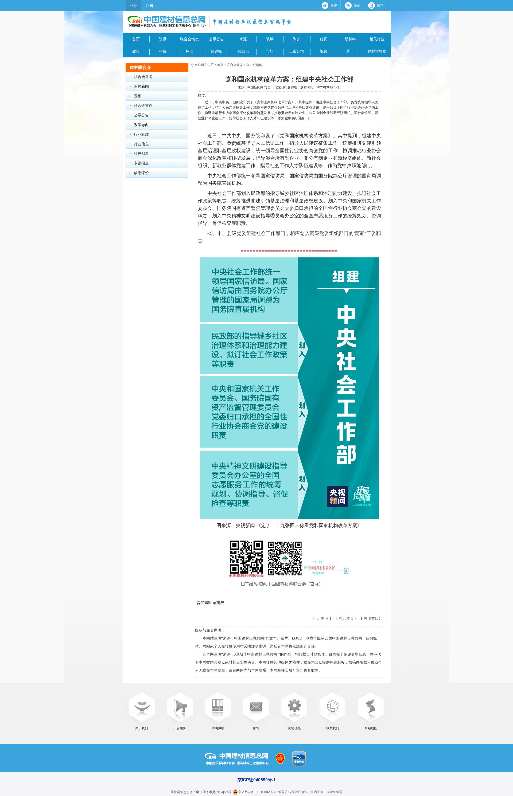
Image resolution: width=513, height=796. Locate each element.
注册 (149, 5)
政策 (136, 51)
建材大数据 (377, 51)
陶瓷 (296, 39)
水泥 (243, 39)
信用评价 (141, 173)
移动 (380, 5)
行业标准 (141, 134)
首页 (136, 39)
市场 (270, 51)
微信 (357, 5)
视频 (323, 51)
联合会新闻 (143, 77)
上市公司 (296, 51)
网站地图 (370, 728)
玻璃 (270, 39)
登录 (133, 5)
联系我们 (332, 728)
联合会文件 (143, 106)
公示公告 (216, 39)
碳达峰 (216, 51)
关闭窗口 (371, 618)
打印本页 (346, 618)
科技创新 (141, 154)
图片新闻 (141, 86)
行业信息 (141, 144)
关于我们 (141, 728)
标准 (189, 51)
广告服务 (179, 728)
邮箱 (256, 728)
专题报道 (141, 163)
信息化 (243, 51)
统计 (350, 51)
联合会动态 (189, 39)
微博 (334, 5)
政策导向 (141, 125)
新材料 (350, 39)
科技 (162, 51)
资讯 (162, 39)
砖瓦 (323, 39)
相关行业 (377, 39)
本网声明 (218, 728)
